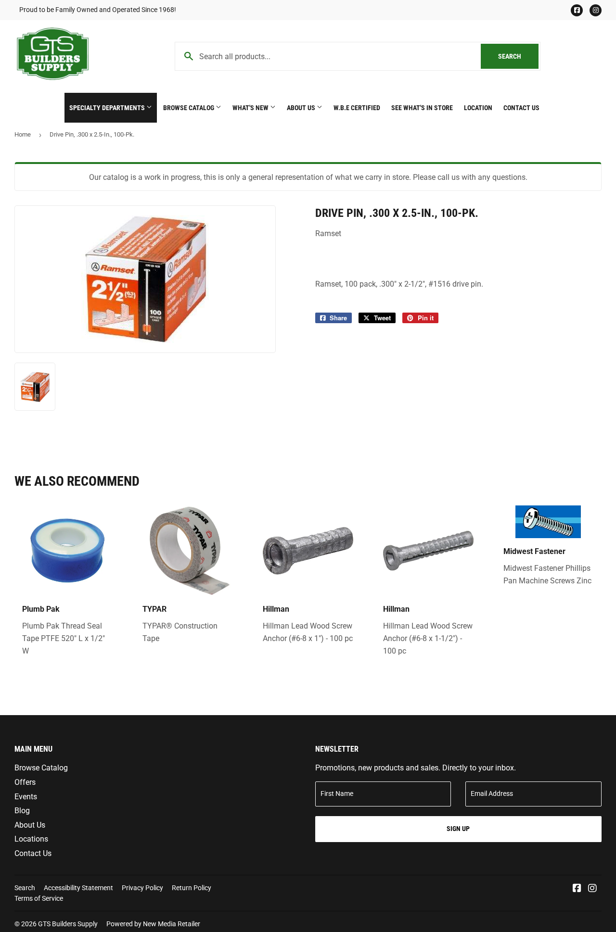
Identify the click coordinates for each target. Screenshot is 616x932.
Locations (31, 839)
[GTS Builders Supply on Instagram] (592, 889)
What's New (251, 108)
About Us (302, 108)
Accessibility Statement (78, 888)
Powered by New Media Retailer (153, 924)
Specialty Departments (107, 108)
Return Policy (191, 888)
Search (518, 56)
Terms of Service (38, 898)
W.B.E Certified (357, 108)
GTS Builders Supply (68, 924)
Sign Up (458, 828)
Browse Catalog (189, 108)
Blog (22, 810)
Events (25, 796)
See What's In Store (422, 108)
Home (22, 134)
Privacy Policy (142, 888)
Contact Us (521, 108)
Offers (25, 782)
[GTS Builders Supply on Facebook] (577, 889)
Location (478, 108)
